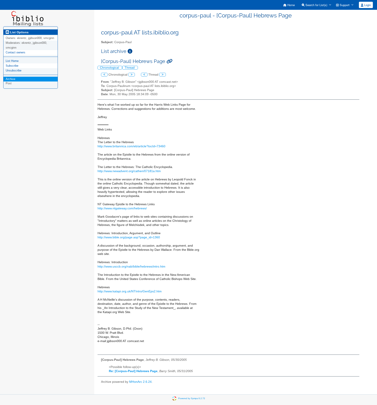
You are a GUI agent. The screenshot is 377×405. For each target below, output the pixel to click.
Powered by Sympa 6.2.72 (191, 398)
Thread (130, 67)
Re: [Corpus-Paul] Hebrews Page (133, 371)
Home (290, 5)
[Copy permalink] (169, 61)
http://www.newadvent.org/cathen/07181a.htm (129, 171)
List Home (12, 61)
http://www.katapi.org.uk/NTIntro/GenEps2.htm (130, 291)
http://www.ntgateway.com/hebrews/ (122, 208)
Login (367, 5)
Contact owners (15, 52)
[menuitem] (289, 5)
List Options (19, 32)
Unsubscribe (13, 70)
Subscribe (12, 65)
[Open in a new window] (130, 51)
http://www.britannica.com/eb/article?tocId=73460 (131, 146)
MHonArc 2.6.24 (140, 381)
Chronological (110, 67)
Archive (10, 79)
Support (344, 5)
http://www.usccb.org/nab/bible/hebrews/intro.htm (131, 266)
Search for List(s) (316, 5)
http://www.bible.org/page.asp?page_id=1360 (129, 237)
